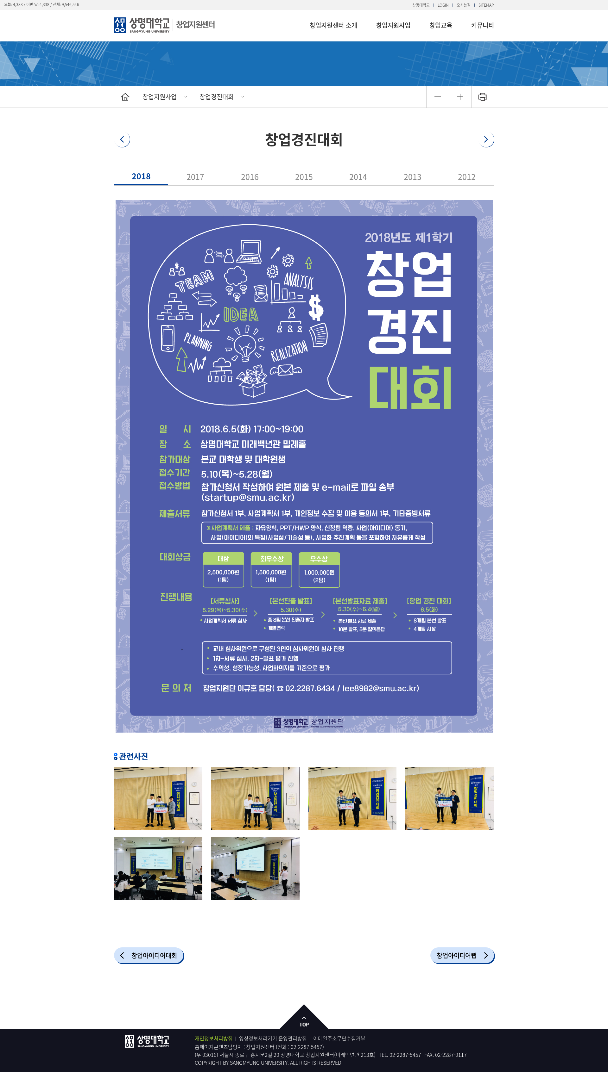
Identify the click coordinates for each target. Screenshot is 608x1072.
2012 (467, 177)
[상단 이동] (304, 1017)
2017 (195, 177)
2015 (304, 177)
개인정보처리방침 (214, 1038)
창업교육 (440, 25)
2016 (250, 177)
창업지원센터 (195, 24)
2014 (358, 177)
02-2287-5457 (306, 1046)
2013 (412, 177)
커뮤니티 (482, 25)
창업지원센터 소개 (333, 25)
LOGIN (443, 5)
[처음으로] (125, 97)
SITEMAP (486, 5)
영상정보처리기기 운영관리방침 (273, 1038)
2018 (141, 176)
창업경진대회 (217, 96)
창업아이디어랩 (457, 955)
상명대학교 (421, 5)
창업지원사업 (393, 25)
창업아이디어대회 (154, 955)
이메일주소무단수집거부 (339, 1038)
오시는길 (464, 5)
